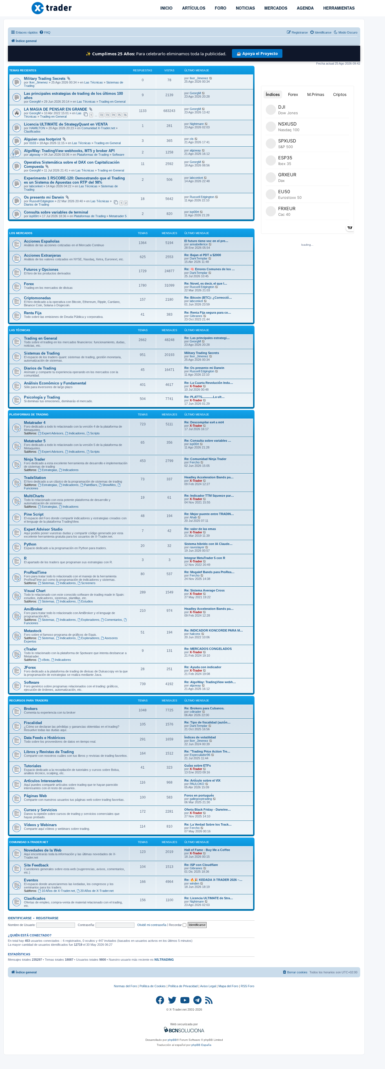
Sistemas (48, 583)
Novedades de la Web (42, 850)
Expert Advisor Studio (43, 529)
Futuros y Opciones (41, 269)
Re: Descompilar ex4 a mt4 (204, 422)
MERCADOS (275, 8)
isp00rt (34, 216)
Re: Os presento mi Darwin (204, 367)
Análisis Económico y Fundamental (55, 383)
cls (192, 138)
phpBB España (201, 1044)
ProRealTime (35, 572)
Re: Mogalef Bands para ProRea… (209, 572)
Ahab (193, 517)
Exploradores (90, 619)
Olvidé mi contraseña (151, 925)
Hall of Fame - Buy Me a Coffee (207, 850)
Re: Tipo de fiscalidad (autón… (207, 722)
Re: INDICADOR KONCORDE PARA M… (213, 630)
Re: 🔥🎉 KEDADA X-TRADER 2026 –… (213, 879)
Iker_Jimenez (38, 82)
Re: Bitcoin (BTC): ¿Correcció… (208, 297)
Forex (29, 284)
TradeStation (35, 478)
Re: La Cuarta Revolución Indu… (208, 382)
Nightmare (197, 124)
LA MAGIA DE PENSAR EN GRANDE (55, 109)
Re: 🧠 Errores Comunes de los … (209, 269)
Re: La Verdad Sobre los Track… (208, 824)
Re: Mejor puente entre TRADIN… (209, 514)
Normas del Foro (125, 986)
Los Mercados (20, 233)
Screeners (88, 583)
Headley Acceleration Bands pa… (209, 477)
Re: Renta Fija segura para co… (207, 312)
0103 (32, 143)
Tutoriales (32, 766)
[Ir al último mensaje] (211, 78)
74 (113, 115)
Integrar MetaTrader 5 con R (204, 558)
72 (101, 115)
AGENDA (305, 8)
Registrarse (47, 918)
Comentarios (113, 619)
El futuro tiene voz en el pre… (206, 241)
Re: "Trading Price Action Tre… (207, 751)
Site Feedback (36, 865)
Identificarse (20, 918)
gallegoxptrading (201, 798)
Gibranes (196, 316)
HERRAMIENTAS (338, 8)
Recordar (176, 925)
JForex (30, 667)
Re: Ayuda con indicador (202, 667)
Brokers (30, 709)
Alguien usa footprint (42, 139)
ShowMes (109, 485)
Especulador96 (200, 754)
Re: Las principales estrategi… (207, 338)
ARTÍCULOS (193, 8)
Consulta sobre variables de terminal (56, 212)
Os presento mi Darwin (44, 197)
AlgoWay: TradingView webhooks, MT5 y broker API (69, 151)
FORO (220, 8)
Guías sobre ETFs (197, 765)
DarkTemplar (198, 258)
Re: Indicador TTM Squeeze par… (209, 495)
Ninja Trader (34, 459)
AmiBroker (33, 609)
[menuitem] (44, 32)
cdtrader (195, 711)
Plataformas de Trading (93, 154)
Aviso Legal (208, 986)
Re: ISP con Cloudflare (201, 864)
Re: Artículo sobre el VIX (202, 780)
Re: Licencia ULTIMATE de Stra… (208, 898)
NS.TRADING (164, 959)
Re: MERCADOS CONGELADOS (208, 648)
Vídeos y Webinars (40, 825)
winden (194, 883)
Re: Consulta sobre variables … (207, 440)
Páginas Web (35, 796)
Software (118, 154)
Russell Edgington (41, 201)
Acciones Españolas (41, 241)
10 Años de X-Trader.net (58, 890)
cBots (46, 659)
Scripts (95, 433)
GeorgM (35, 101)
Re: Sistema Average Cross (204, 590)
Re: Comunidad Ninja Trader (205, 459)
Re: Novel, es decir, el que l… (205, 283)
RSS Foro (247, 986)
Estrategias (49, 470)
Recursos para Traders (28, 700)
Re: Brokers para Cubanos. (204, 708)
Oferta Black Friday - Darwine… (207, 809)
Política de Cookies (153, 986)
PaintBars (90, 485)
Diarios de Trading (36, 204)
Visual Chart (34, 591)
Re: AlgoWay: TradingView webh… (210, 682)
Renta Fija (32, 313)
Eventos (31, 880)
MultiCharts (34, 496)
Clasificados (32, 131)
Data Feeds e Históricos (44, 738)
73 (107, 115)
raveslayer (197, 547)
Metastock (32, 631)
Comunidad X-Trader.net (98, 128)
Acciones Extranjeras (42, 255)
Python (30, 544)
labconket (36, 186)
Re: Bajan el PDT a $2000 (202, 255)
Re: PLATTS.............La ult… (204, 397)
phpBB (172, 1039)
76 (125, 115)
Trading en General (112, 101)
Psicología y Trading (42, 397)
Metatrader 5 (118, 216)
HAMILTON (37, 128)
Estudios (87, 601)
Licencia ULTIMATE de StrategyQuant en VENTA (66, 124)
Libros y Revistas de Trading (49, 752)
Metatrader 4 (34, 423)
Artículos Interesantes (43, 781)
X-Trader (196, 386)
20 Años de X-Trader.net (97, 890)
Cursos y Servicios (40, 810)
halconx (195, 633)
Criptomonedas (37, 298)
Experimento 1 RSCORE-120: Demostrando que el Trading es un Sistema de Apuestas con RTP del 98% (74, 180)
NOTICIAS (245, 8)
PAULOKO (197, 784)
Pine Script (33, 514)
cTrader (30, 649)
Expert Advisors (52, 433)
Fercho (195, 462)
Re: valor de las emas (200, 529)
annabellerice (199, 244)
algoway (35, 154)
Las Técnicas (93, 82)
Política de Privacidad (183, 986)
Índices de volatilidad (200, 737)
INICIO (165, 8)
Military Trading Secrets (44, 78)
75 (119, 115)
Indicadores (77, 433)
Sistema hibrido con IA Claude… (208, 544)
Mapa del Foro (228, 986)
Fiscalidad (33, 723)
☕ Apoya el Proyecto (257, 53)
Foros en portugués (199, 795)
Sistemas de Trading (42, 353)
